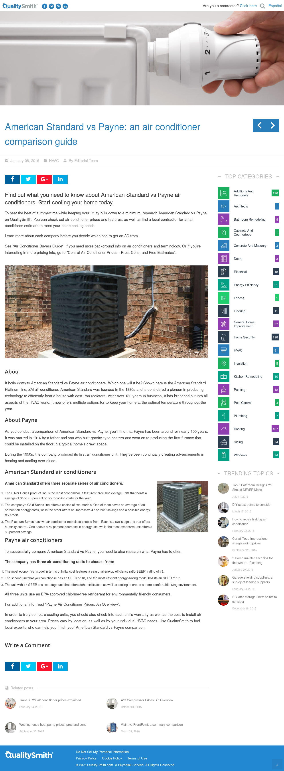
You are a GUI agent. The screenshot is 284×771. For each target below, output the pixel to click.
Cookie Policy (112, 758)
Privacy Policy (86, 758)
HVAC (54, 160)
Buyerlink (125, 764)
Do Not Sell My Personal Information (102, 752)
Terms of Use (137, 758)
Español (275, 5)
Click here (248, 5)
